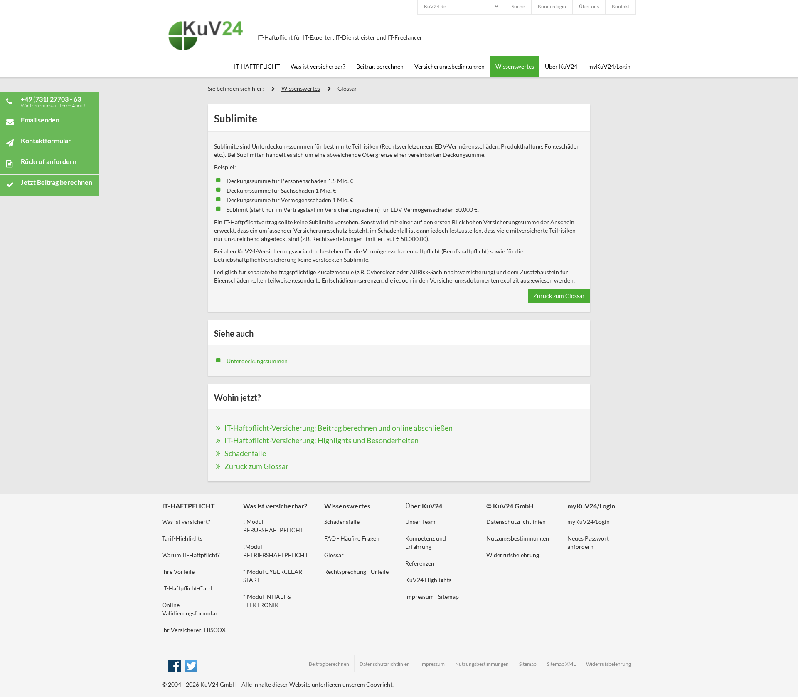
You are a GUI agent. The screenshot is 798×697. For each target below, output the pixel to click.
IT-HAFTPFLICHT (257, 66)
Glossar (347, 88)
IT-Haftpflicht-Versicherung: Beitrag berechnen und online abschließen (338, 427)
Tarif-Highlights (182, 538)
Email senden (40, 120)
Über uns (589, 6)
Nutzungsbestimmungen (517, 538)
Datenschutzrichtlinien (516, 521)
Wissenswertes (514, 66)
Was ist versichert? (186, 521)
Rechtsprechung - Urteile (356, 571)
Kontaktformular (46, 140)
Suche (518, 6)
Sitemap (448, 596)
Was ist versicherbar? (318, 66)
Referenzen (419, 563)
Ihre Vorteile (178, 571)
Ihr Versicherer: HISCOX (194, 629)
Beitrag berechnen (380, 66)
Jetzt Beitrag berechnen (56, 182)
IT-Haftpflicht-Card (187, 588)
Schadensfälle (342, 521)
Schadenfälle (245, 453)
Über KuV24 (561, 66)
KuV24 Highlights (428, 579)
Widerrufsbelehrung (512, 554)
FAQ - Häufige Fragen (351, 538)
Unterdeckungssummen (257, 361)
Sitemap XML (561, 664)
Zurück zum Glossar (559, 295)
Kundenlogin (552, 6)
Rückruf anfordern (48, 161)
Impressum (419, 596)
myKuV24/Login (609, 66)
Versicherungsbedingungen (449, 66)
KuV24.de (435, 6)
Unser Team (420, 521)
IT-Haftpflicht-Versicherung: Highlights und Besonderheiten (321, 440)
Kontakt (620, 6)
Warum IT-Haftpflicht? (191, 554)
